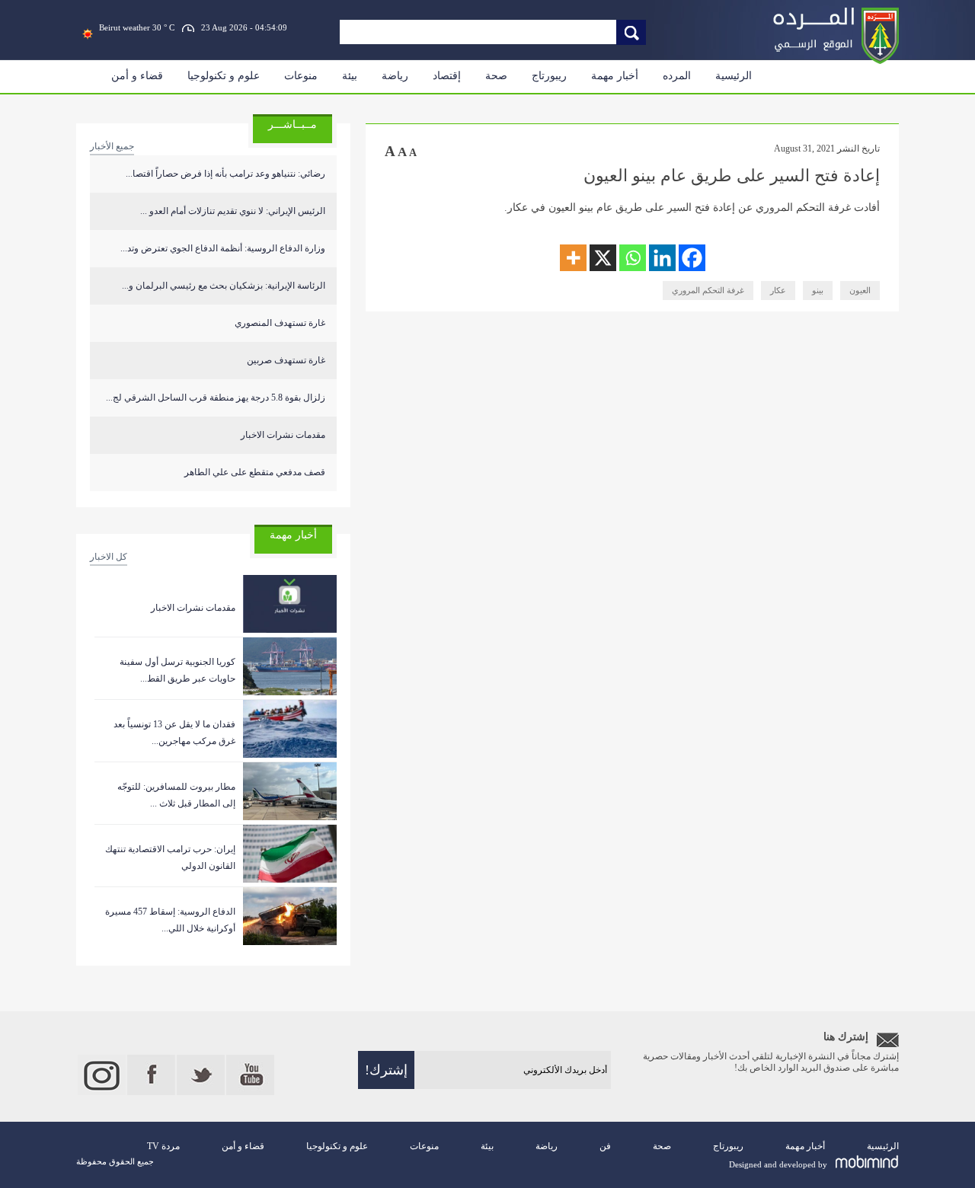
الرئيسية (733, 75)
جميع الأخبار (112, 146)
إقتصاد (447, 75)
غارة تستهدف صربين (286, 360)
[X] (603, 257)
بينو (817, 290)
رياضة (395, 75)
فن (605, 1146)
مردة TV (163, 1146)
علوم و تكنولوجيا (223, 75)
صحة (496, 75)
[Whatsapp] (632, 257)
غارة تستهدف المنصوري (280, 323)
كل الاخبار (108, 556)
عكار (778, 290)
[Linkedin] (662, 257)
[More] (573, 257)
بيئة (349, 75)
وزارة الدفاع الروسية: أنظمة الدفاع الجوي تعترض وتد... (222, 248)
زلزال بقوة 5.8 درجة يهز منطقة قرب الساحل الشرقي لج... (215, 397)
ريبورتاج (549, 75)
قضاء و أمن (137, 75)
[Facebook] (692, 257)
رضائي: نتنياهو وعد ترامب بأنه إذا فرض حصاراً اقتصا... (225, 173)
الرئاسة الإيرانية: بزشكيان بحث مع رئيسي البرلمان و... (223, 285)
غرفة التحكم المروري (708, 290)
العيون (860, 290)
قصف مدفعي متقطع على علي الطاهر (254, 472)
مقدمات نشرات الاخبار (283, 435)
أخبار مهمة (614, 75)
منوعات (301, 75)
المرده (677, 75)
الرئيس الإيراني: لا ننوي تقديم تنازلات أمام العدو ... (232, 211)
